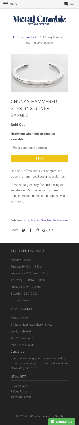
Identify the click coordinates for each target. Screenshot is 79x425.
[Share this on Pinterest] (37, 230)
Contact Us (63, 421)
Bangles (35, 220)
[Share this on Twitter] (23, 230)
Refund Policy (19, 391)
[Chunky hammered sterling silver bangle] (39, 73)
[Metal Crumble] (39, 21)
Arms (26, 220)
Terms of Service (21, 396)
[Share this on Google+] (43, 230)
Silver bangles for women (54, 220)
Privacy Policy (19, 386)
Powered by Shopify (52, 416)
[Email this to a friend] (50, 230)
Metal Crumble (33, 416)
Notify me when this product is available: (33, 136)
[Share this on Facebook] (30, 230)
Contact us (17, 351)
